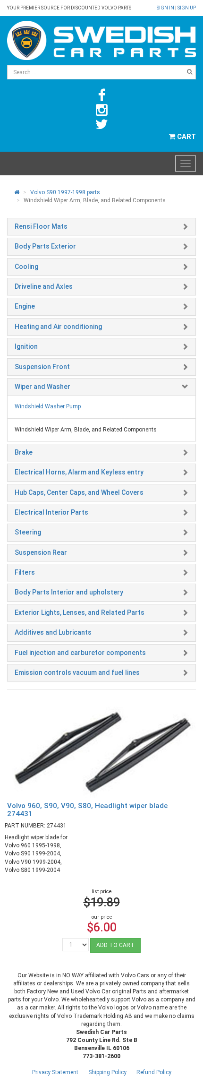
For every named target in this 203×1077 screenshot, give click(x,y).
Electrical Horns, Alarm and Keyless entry (79, 472)
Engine (25, 306)
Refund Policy (153, 1072)
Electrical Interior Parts (51, 512)
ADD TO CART (115, 945)
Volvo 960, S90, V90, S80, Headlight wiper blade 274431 (87, 809)
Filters (25, 572)
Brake (24, 452)
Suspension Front (42, 366)
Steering (28, 532)
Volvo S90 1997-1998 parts (65, 192)
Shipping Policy (107, 1072)
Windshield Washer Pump (48, 406)
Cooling (26, 266)
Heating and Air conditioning (58, 326)
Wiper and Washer (42, 386)
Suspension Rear (41, 552)
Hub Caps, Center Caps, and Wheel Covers (79, 492)
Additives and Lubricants (53, 632)
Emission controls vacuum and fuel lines (77, 672)
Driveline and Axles (44, 286)
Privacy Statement (55, 1072)
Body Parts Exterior (45, 246)
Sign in (166, 7)
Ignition (26, 346)
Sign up (187, 7)
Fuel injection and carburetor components (80, 652)
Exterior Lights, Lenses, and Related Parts (79, 612)
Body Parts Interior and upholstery (69, 592)
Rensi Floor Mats (41, 226)
